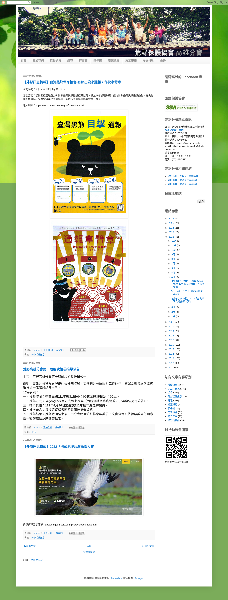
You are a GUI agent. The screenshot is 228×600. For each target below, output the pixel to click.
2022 (172, 236)
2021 (172, 322)
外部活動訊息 (38, 354)
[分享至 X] (78, 350)
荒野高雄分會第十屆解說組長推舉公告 (51, 369)
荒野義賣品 (174, 420)
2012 (172, 363)
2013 (172, 358)
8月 (173, 259)
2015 (172, 349)
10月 (174, 250)
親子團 (97, 60)
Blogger (139, 578)
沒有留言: (61, 350)
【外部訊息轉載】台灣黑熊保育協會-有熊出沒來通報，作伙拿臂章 (72, 82)
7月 (173, 263)
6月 (173, 268)
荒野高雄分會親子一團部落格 (183, 176)
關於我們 (38, 60)
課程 (70, 60)
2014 (172, 353)
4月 (173, 277)
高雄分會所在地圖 (174, 130)
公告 (163, 60)
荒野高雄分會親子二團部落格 (183, 180)
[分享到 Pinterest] (84, 350)
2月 (173, 311)
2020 (172, 326)
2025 (172, 223)
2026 (172, 218)
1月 (173, 316)
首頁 (24, 60)
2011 (171, 367)
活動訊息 (55, 60)
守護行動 (148, 60)
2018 (172, 335)
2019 (172, 331)
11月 (174, 245)
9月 (173, 254)
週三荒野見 (174, 388)
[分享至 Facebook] (81, 350)
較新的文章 (30, 546)
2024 (172, 227)
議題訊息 (113, 60)
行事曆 (83, 60)
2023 (172, 232)
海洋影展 (172, 416)
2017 (172, 340)
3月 (173, 307)
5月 (173, 272)
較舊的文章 (148, 546)
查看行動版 (89, 551)
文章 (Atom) (37, 560)
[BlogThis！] (74, 350)
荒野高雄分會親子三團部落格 (183, 184)
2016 (172, 344)
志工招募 (172, 412)
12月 (174, 240)
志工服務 (131, 60)
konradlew (116, 578)
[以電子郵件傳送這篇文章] (71, 350)
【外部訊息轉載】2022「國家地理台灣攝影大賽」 (60, 446)
